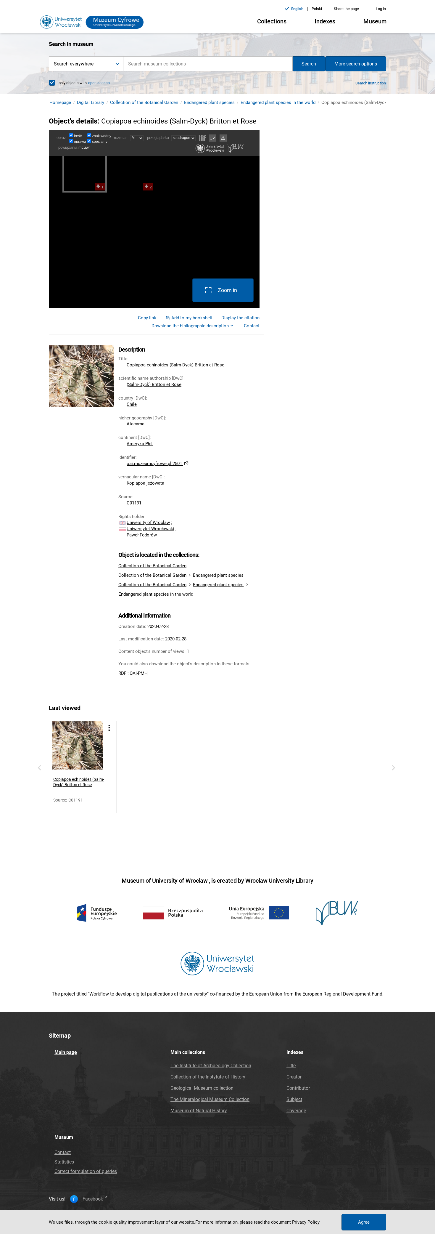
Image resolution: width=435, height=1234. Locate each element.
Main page (65, 1052)
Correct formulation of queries (85, 1171)
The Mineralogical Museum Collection (209, 1099)
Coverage (296, 1110)
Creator (294, 1077)
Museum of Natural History (198, 1110)
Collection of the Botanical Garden (144, 102)
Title (291, 1065)
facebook (93, 1199)
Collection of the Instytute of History (207, 1077)
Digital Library (90, 102)
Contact (62, 1152)
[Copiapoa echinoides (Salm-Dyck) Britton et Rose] (77, 746)
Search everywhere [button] (74, 64)
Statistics (64, 1162)
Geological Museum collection (201, 1088)
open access (99, 83)
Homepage (60, 102)
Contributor (298, 1088)
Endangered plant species (209, 102)
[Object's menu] (109, 727)
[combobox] (208, 63)
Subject (294, 1099)
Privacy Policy (306, 1222)
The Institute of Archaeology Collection (210, 1065)
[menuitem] (147, 318)
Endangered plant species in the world (278, 102)
